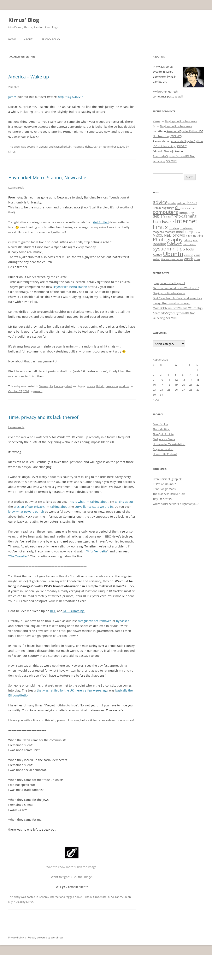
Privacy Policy (51, 39)
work (188, 258)
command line (188, 208)
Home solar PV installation (169, 444)
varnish (188, 255)
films (96, 897)
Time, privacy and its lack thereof (43, 417)
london (174, 228)
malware (170, 232)
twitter (157, 255)
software (174, 243)
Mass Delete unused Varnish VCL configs (177, 308)
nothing (198, 235)
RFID (53, 611)
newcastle (112, 386)
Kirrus (12, 151)
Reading (159, 244)
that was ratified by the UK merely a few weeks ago (72, 690)
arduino (182, 203)
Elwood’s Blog (161, 429)
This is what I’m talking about (87, 502)
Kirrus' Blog (23, 20)
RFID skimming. (74, 611)
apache (172, 203)
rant (195, 240)
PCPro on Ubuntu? (164, 484)
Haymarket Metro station (70, 287)
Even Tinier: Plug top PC (167, 479)
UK (125, 897)
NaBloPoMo (174, 235)
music (197, 232)
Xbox (197, 259)
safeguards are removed (95, 621)
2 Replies (13, 87)
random (124, 386)
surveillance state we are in (94, 507)
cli (177, 207)
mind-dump (184, 232)
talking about (59, 507)
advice (91, 386)
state (103, 897)
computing (186, 212)
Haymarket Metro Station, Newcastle (47, 177)
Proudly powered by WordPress (46, 937)
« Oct (156, 399)
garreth (37, 391)
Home (12, 39)
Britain (67, 146)
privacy (187, 240)
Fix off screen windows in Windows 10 (176, 288)
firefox (177, 216)
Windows (166, 259)
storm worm (189, 244)
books (78, 897)
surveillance (115, 897)
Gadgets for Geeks (164, 439)
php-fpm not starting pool (169, 283)
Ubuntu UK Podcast (165, 454)
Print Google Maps (164, 489)
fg (154, 126)
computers (165, 211)
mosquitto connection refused (171, 303)
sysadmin (164, 248)
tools (190, 249)
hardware (163, 221)
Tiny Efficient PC (162, 499)
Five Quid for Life (163, 434)
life (51, 386)
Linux (160, 227)
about (129, 502)
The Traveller (18, 556)
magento (158, 232)
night (189, 235)
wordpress (177, 259)
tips (180, 248)
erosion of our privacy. (29, 507)
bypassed (122, 621)
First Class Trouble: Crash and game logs (177, 298)
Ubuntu (173, 254)
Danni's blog (160, 424)
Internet (54, 897)
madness (78, 146)
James (12, 97)
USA (95, 146)
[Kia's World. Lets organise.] (71, 857)
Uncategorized (63, 386)
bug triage (168, 208)
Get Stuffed (101, 222)
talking (119, 502)
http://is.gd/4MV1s (70, 97)
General (43, 146)
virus (197, 255)
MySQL (158, 235)
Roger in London (163, 449)
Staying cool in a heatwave (181, 121)
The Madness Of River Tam (169, 494)
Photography (168, 239)
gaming (189, 216)
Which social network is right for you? (176, 504)
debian (159, 216)
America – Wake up (28, 76)
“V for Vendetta (96, 551)
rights (88, 146)
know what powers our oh (26, 512)
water (156, 259)
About (28, 39)
